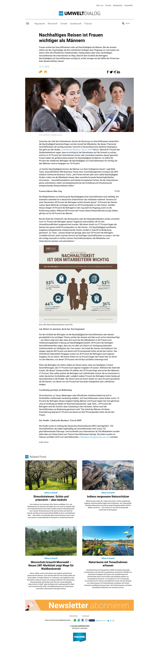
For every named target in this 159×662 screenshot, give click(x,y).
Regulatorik (39, 23)
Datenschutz (73, 616)
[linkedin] (118, 73)
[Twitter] (111, 73)
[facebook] (108, 73)
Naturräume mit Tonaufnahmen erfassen (108, 564)
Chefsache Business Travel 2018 (77, 149)
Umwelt (63, 23)
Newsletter (128, 5)
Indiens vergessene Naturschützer (108, 496)
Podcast (88, 23)
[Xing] (115, 73)
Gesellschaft (76, 23)
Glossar (108, 5)
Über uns (99, 5)
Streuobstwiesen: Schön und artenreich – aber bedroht (51, 498)
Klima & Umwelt (51, 493)
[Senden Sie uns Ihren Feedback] (40, 72)
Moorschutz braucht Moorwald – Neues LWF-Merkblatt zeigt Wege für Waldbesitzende (51, 565)
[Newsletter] (79, 605)
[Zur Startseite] (79, 13)
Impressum (86, 616)
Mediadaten (118, 5)
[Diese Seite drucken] (45, 72)
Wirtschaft (52, 23)
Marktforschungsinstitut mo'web (95, 437)
